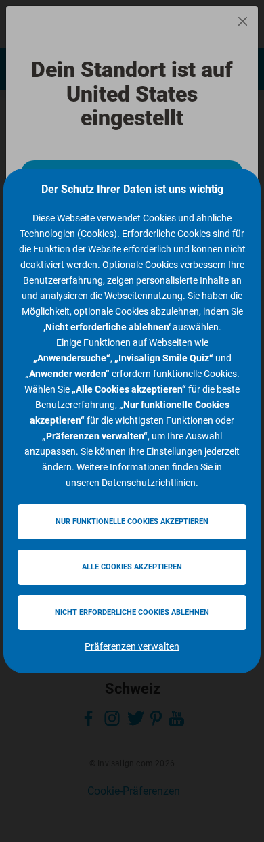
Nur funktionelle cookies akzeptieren (132, 521)
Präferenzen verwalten (132, 646)
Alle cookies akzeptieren (132, 566)
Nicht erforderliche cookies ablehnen (132, 612)
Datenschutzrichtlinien (149, 482)
